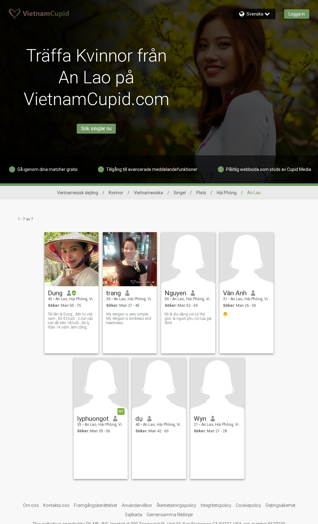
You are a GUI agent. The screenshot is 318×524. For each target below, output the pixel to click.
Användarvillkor (137, 505)
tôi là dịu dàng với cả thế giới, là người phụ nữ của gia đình (188, 318)
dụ (139, 418)
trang (113, 293)
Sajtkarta (133, 514)
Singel (180, 192)
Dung (55, 293)
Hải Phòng (227, 192)
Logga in (296, 13)
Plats (201, 192)
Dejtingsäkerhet (280, 505)
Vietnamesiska (148, 192)
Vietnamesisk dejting (77, 192)
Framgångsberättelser (95, 505)
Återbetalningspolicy (176, 505)
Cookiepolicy (248, 505)
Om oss (31, 505)
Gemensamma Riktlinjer (170, 514)
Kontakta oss (56, 505)
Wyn (200, 418)
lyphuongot (93, 418)
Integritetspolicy (216, 505)
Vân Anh (235, 293)
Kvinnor (116, 192)
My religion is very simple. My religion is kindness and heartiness (128, 318)
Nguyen (175, 293)
